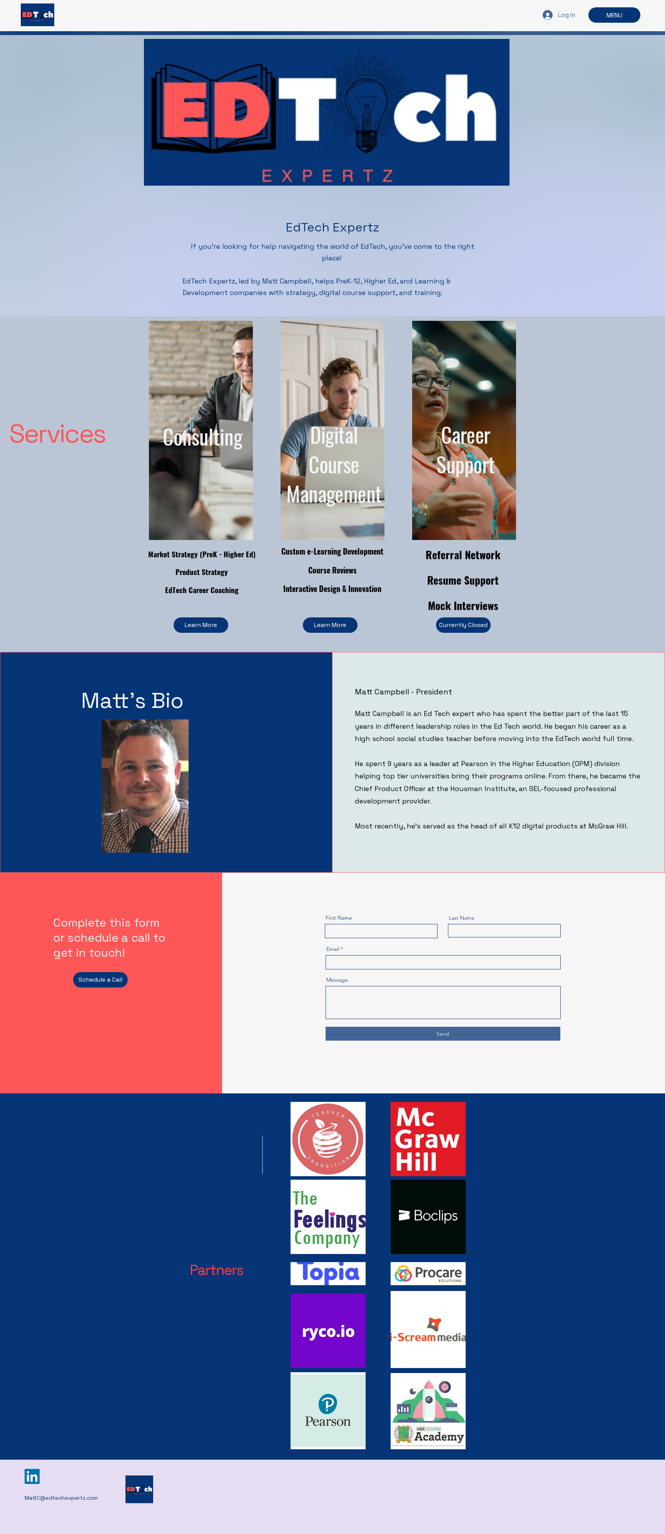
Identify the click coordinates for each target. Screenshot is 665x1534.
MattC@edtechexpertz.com (61, 1497)
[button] (463, 625)
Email (332, 949)
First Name (339, 917)
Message (337, 979)
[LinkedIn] (32, 1476)
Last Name (462, 917)
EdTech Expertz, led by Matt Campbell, (248, 281)
